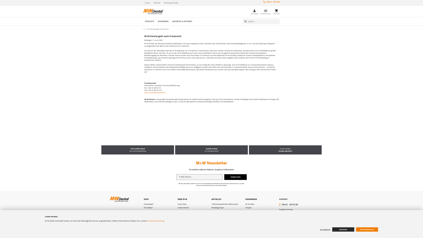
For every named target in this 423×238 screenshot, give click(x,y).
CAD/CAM (156, 3)
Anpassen (343, 229)
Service (147, 3)
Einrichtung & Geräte (171, 3)
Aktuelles (216, 199)
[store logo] (154, 11)
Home (145, 29)
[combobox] (264, 21)
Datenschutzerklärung (155, 221)
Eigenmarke (251, 199)
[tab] (161, 199)
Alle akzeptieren (367, 229)
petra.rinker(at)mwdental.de (154, 92)
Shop (146, 199)
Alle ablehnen (325, 229)
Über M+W (182, 199)
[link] (254, 11)
